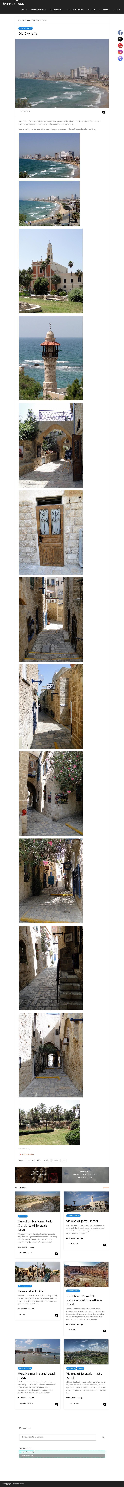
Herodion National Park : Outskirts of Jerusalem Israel (36, 1225)
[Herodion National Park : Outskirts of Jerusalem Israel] (37, 1201)
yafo (63, 1160)
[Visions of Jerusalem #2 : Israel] (86, 1352)
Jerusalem (22, 1216)
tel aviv (55, 1160)
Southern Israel (25, 1286)
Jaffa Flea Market (38, 1174)
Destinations (56, 10)
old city (46, 1160)
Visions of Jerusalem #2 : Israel (84, 1375)
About (24, 10)
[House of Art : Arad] (37, 1272)
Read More (22, 1247)
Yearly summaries (38, 10)
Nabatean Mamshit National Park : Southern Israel (84, 1300)
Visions (80, 1368)
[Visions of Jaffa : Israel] (86, 1201)
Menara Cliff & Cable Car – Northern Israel (85, 1176)
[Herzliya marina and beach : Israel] (37, 1351)
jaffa (38, 1160)
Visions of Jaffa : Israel (82, 1221)
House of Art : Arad (31, 1291)
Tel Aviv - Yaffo (29, 20)
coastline (30, 1160)
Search (117, 10)
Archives (91, 10)
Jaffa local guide (28, 1154)
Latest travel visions (75, 10)
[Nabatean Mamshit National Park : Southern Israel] (86, 1274)
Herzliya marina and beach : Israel (37, 1375)
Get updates (104, 10)
